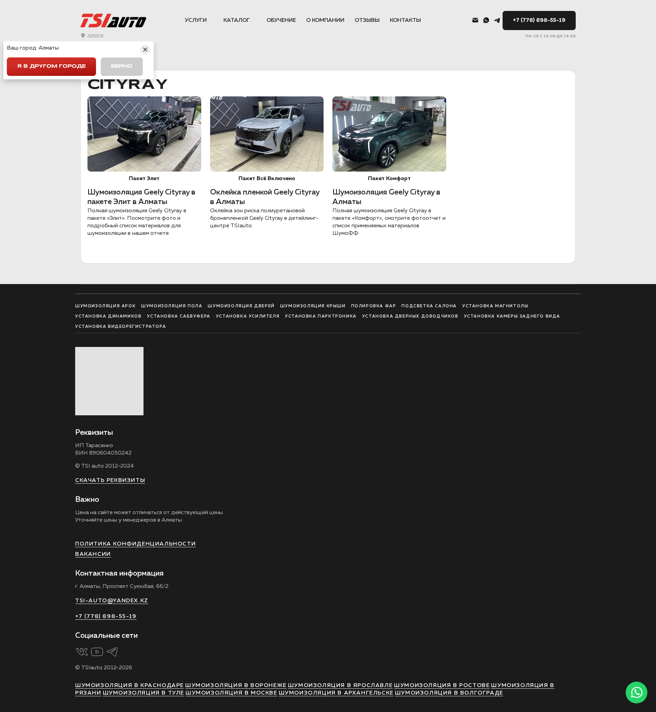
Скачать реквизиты (110, 480)
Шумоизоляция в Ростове (442, 685)
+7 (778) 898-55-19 (539, 20)
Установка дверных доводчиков (410, 316)
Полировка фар (373, 306)
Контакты (405, 20)
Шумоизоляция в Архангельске (336, 693)
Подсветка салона (429, 306)
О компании (325, 20)
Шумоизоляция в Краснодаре (129, 685)
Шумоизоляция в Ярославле (340, 685)
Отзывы (367, 20)
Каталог (236, 20)
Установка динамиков (108, 316)
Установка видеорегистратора (120, 327)
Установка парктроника (321, 316)
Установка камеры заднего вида (512, 316)
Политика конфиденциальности (135, 544)
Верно (122, 66)
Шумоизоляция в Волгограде (449, 693)
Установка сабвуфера (178, 316)
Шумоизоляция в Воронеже (236, 685)
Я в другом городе (51, 66)
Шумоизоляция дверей (241, 306)
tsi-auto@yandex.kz (111, 601)
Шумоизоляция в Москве (231, 693)
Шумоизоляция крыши (313, 306)
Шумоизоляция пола (171, 306)
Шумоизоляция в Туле (143, 693)
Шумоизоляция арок (105, 306)
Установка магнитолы (495, 306)
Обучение (281, 20)
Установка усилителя (247, 316)
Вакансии (93, 554)
